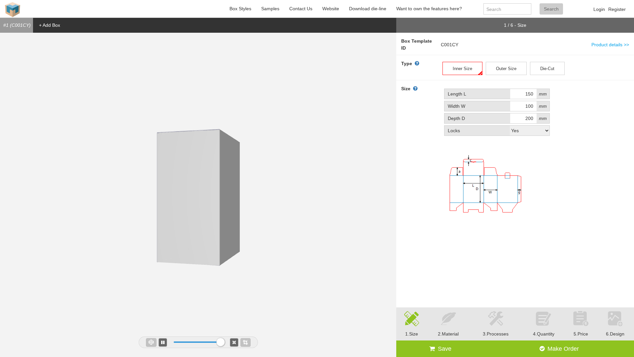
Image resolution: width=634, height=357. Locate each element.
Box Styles (240, 8)
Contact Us (300, 8)
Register (617, 9)
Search (551, 9)
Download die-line (367, 8)
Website (330, 8)
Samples (270, 8)
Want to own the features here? (429, 8)
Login (599, 9)
